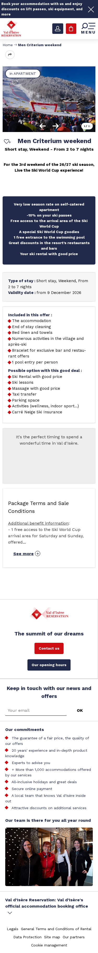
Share (10, 54)
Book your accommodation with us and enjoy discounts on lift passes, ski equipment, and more (42, 9)
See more (23, 553)
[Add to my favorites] (6, 142)
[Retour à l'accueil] (11, 28)
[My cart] (71, 28)
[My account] (57, 28)
